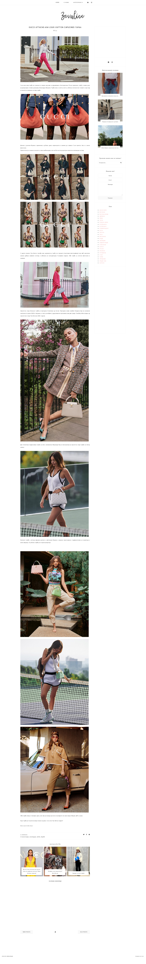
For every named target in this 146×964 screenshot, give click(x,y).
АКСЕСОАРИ (25, 837)
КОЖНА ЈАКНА (103, 222)
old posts (83, 932)
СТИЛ (101, 255)
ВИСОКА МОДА (103, 214)
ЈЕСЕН (101, 220)
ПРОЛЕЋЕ (102, 250)
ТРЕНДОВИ (102, 259)
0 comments (23, 835)
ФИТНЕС (102, 263)
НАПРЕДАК (102, 240)
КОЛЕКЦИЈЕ (102, 226)
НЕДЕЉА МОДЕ (103, 242)
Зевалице (10, 956)
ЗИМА (101, 218)
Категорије (77, 2)
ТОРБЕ (43, 837)
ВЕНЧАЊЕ (102, 212)
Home (57, 2)
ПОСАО (101, 248)
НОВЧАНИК (102, 244)
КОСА (101, 230)
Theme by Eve (139, 956)
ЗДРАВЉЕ (102, 216)
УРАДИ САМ (102, 261)
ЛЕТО (100, 234)
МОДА (38, 837)
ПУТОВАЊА (102, 252)
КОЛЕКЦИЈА (33, 837)
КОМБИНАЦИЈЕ (103, 228)
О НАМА (66, 2)
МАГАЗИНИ (102, 236)
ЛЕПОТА (101, 232)
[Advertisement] (110, 41)
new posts (26, 932)
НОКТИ (101, 246)
